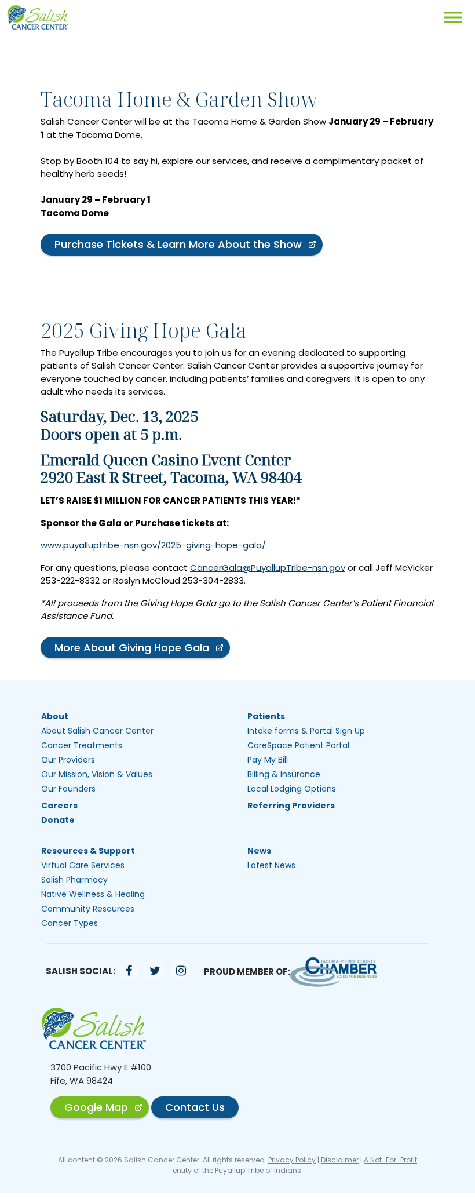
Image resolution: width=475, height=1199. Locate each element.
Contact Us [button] (195, 1107)
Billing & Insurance (283, 774)
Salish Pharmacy (74, 879)
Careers (59, 805)
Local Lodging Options (291, 789)
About (54, 716)
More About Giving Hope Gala (131, 647)
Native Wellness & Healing (93, 894)
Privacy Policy (292, 1160)
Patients (266, 716)
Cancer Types (69, 923)
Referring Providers (291, 805)
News (259, 851)
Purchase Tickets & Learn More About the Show (178, 244)
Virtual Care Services (83, 865)
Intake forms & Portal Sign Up (306, 731)
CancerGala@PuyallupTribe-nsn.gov (267, 568)
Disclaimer (340, 1160)
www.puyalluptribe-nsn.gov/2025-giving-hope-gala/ (153, 545)
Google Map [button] (96, 1107)
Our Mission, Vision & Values (96, 774)
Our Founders (68, 789)
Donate (58, 820)
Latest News (271, 865)
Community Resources (87, 908)
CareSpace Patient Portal (298, 745)
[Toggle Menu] (453, 17)
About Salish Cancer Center (97, 731)
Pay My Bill (267, 760)
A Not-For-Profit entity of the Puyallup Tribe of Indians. (295, 1165)
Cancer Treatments (81, 745)
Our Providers (68, 760)
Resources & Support (88, 851)
